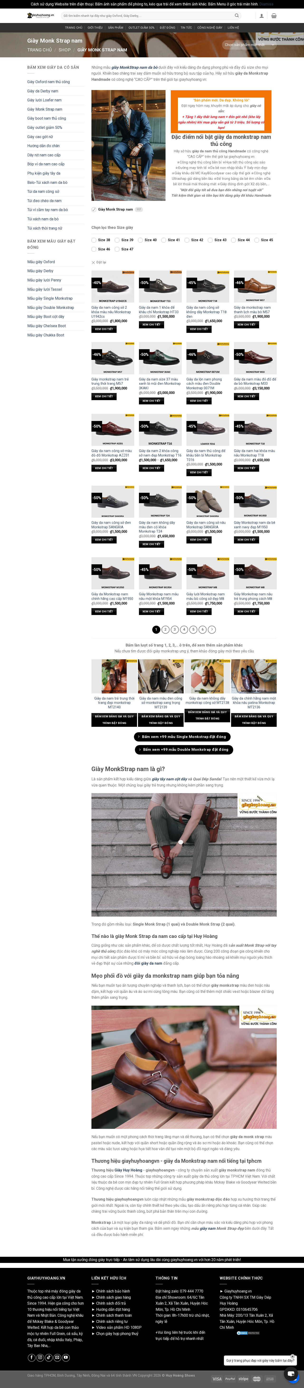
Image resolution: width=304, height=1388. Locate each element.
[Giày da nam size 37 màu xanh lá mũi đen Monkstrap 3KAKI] (160, 358)
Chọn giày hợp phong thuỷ (117, 1333)
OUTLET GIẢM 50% (141, 27)
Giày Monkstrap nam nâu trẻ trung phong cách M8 (253, 596)
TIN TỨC (186, 27)
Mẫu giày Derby (40, 271)
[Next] (274, 695)
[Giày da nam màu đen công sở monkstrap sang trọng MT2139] (161, 676)
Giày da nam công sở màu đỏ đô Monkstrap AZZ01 (111, 453)
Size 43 (220, 240)
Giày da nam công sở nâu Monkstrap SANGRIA (206, 525)
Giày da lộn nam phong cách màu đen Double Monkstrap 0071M (204, 383)
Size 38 (104, 240)
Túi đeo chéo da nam (44, 201)
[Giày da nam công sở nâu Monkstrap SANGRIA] (207, 502)
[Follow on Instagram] (40, 1358)
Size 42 (197, 240)
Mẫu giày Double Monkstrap (50, 307)
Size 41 (174, 240)
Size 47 (127, 249)
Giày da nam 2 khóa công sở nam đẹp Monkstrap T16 (160, 453)
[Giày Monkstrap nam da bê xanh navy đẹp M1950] (255, 502)
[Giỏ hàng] (274, 15)
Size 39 (127, 240)
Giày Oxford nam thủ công (48, 82)
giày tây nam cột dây (169, 779)
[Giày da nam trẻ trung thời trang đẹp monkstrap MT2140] (114, 676)
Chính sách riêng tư (112, 1321)
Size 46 (104, 249)
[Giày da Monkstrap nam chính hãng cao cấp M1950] (112, 573)
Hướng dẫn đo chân (43, 146)
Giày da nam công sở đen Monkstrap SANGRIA (111, 525)
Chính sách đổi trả (111, 1303)
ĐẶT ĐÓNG (167, 27)
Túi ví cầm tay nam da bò (47, 210)
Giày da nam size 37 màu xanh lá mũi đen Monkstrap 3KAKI (160, 383)
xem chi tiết (104, 329)
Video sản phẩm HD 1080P (119, 1327)
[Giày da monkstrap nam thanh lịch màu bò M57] (255, 287)
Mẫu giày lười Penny (44, 280)
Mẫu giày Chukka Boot (45, 335)
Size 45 (267, 240)
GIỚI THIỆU (95, 27)
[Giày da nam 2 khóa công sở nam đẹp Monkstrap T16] (160, 430)
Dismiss (266, 4)
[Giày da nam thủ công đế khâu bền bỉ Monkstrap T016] (207, 430)
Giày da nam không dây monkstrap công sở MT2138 (207, 700)
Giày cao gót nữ (40, 137)
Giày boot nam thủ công (46, 118)
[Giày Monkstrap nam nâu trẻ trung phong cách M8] (255, 573)
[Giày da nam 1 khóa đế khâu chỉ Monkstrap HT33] (160, 287)
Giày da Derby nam (42, 91)
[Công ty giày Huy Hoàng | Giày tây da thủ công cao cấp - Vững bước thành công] (40, 15)
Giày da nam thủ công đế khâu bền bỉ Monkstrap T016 (205, 455)
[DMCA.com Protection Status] (248, 1333)
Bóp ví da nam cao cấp (46, 164)
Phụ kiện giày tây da (43, 173)
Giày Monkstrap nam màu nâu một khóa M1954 (159, 596)
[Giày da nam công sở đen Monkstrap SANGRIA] (112, 502)
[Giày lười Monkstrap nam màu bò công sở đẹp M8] (207, 573)
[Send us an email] (57, 1358)
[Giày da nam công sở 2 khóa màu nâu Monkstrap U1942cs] (112, 287)
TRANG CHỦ (73, 27)
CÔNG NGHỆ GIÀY (210, 27)
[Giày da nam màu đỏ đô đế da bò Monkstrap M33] (255, 358)
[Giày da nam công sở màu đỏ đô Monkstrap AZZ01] (112, 430)
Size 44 (244, 240)
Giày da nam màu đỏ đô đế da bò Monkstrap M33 (255, 381)
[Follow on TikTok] (49, 1358)
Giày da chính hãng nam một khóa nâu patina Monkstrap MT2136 (254, 702)
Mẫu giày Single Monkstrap (50, 298)
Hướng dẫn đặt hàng (113, 1309)
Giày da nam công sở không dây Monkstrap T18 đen (206, 312)
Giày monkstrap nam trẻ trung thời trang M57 (110, 381)
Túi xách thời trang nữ (44, 228)
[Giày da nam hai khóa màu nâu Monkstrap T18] (255, 430)
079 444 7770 (191, 1291)
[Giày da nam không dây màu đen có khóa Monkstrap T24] (160, 502)
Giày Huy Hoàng (128, 1170)
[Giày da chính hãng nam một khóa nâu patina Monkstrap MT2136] (254, 676)
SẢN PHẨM (115, 27)
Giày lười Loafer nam (44, 100)
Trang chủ (39, 49)
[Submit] (237, 16)
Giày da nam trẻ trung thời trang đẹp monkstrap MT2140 (114, 702)
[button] (291, 1374)
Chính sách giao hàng (113, 1297)
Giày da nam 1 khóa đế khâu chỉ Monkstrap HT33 (159, 310)
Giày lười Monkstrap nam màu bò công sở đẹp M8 (205, 596)
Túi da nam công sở (43, 191)
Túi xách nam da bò (43, 219)
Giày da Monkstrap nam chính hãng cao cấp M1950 (112, 596)
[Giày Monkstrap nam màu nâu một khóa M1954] (160, 573)
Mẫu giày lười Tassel (44, 289)
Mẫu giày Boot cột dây (45, 316)
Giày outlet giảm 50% (44, 127)
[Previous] (93, 695)
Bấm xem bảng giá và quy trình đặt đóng (114, 720)
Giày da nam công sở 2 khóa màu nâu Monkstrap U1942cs (111, 312)
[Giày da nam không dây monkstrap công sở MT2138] (207, 676)
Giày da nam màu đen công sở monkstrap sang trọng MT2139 (160, 702)
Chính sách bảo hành (113, 1291)
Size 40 (151, 240)
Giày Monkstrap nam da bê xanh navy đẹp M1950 (254, 525)
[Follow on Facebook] (32, 1358)
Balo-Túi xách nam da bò (47, 182)
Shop (65, 49)
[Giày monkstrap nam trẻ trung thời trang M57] (112, 358)
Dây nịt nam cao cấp (44, 155)
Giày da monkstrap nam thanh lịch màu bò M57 (252, 310)
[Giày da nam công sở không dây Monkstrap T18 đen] (207, 287)
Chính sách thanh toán (114, 1315)
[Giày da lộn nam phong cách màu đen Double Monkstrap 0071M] (207, 358)
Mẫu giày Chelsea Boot (46, 326)
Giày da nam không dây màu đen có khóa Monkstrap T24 (157, 527)
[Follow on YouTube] (66, 1358)
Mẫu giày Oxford (41, 262)
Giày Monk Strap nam (44, 109)
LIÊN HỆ (233, 27)
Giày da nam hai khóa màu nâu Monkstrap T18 (254, 453)
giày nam (207, 1228)
